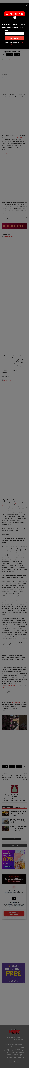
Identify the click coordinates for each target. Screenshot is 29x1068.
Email (6, 30)
